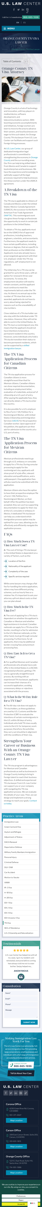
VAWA (7, 882)
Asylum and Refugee (12, 832)
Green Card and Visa (12, 827)
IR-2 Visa (8, 887)
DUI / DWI (8, 867)
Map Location (16, 1120)
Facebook (13, 9)
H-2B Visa (8, 897)
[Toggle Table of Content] (24, 62)
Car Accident (9, 872)
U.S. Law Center (13, 148)
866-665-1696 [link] (31, 17)
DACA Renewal (10, 842)
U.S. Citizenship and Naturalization (18, 933)
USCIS (15, 421)
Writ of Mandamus (12, 928)
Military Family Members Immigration (20, 852)
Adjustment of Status (13, 837)
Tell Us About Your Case (21, 1073)
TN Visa (7, 923)
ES (24, 22)
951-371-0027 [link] (15, 1115)
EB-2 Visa (8, 908)
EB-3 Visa (8, 913)
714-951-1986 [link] (15, 1167)
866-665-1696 (23, 1066)
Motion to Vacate (11, 877)
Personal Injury (10, 857)
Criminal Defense (11, 862)
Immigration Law (11, 822)
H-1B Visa (8, 892)
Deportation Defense (13, 847)
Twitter (18, 9)
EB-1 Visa (8, 903)
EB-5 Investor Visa (12, 918)
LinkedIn (23, 9)
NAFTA (8, 215)
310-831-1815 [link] (15, 1141)
